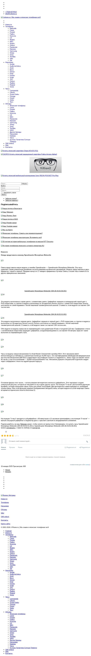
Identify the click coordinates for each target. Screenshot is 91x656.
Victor (12, 87)
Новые (3, 447)
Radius (12, 83)
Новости (8, 25)
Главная (8, 531)
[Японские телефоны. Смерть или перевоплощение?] (45, 233)
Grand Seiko (14, 94)
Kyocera (13, 36)
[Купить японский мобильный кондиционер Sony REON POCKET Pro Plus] (45, 175)
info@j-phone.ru (11, 14)
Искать (24, 184)
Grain (12, 77)
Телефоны (9, 26)
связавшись (10, 428)
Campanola (14, 91)
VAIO (12, 130)
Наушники (9, 62)
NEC (11, 41)
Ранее (20, 447)
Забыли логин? (11, 198)
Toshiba (12, 57)
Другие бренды (15, 132)
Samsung (13, 51)
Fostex (12, 75)
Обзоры (8, 104)
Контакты (9, 147)
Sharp (12, 53)
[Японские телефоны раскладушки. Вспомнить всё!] (45, 237)
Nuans (12, 43)
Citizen (12, 92)
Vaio (11, 58)
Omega (12, 96)
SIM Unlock (9, 143)
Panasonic (13, 47)
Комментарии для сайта (80, 464)
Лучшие (12, 447)
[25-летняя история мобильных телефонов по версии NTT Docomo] (45, 241)
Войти (4, 195)
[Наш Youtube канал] (45, 226)
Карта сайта (5, 524)
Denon (12, 72)
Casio (12, 30)
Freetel (12, 32)
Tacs (11, 102)
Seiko (12, 100)
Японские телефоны (17, 106)
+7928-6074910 (11, 12)
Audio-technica (15, 66)
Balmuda (13, 28)
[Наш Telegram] (45, 212)
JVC (11, 79)
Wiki (6, 145)
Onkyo (12, 45)
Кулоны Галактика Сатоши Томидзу (23, 648)
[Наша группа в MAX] (45, 219)
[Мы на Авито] (45, 230)
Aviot (11, 68)
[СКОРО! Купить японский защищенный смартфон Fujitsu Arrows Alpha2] (45, 154)
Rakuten (13, 49)
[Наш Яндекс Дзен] (45, 216)
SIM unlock (5, 517)
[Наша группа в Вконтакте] (45, 208)
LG (11, 38)
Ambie (12, 64)
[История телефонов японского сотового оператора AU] (45, 246)
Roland (12, 85)
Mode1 (12, 40)
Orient (12, 98)
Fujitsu (12, 34)
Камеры (13, 136)
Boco (12, 70)
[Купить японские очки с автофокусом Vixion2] (45, 165)
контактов (36, 428)
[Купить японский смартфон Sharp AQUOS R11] (45, 151)
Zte (11, 60)
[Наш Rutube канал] (45, 223)
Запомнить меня (10, 193)
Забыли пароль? (11, 200)
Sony (12, 55)
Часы (7, 89)
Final (11, 74)
